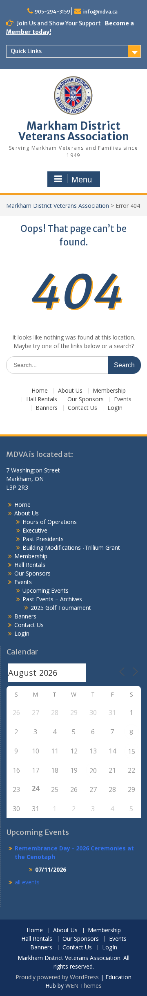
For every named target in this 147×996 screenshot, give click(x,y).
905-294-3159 (52, 12)
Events (122, 399)
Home (39, 390)
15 (131, 751)
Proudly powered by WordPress (57, 977)
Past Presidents (43, 539)
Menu (81, 179)
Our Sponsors (85, 399)
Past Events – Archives (52, 599)
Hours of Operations (49, 522)
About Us (70, 390)
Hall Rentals (41, 399)
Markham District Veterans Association (73, 131)
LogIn (114, 408)
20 (93, 770)
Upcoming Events (45, 590)
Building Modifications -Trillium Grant (71, 547)
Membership (109, 390)
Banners (47, 408)
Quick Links (26, 51)
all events (27, 882)
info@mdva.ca (100, 12)
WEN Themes (83, 985)
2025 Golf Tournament (61, 608)
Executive (34, 530)
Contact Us (82, 408)
